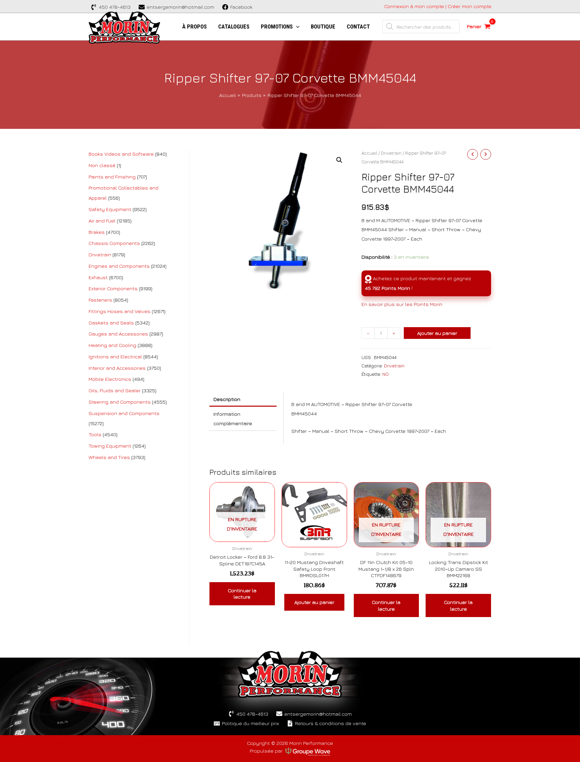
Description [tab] (226, 399)
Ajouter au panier (437, 333)
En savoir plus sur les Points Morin (401, 304)
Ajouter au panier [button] (314, 602)
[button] (339, 160)
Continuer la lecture (242, 594)
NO (385, 374)
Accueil (369, 153)
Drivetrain (391, 153)
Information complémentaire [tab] (232, 418)
